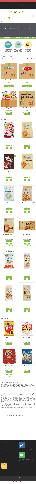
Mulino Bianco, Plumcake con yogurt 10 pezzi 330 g (27, 270)
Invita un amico (23, 2)
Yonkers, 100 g (27, 365)
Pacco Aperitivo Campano (27, 107)
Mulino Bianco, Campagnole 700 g (27, 170)
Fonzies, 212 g (9, 337)
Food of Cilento (29, 112)
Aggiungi (10, 145)
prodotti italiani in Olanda (20, 399)
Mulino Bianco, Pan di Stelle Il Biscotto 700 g (9, 171)
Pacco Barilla (27, 79)
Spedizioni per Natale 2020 (5, 409)
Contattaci (18, 2)
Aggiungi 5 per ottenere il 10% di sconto (9, 213)
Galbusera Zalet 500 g (27, 234)
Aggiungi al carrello (10, 86)
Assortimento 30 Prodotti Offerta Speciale (9, 108)
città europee (18, 400)
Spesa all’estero (13, 2)
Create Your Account (20, 7)
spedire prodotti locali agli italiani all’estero (13, 385)
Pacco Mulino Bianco (9, 79)
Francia (34, 398)
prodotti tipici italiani (4, 394)
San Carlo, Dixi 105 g (27, 337)
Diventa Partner (29, 2)
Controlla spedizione (6, 2)
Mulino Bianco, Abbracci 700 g (9, 234)
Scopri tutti (10, 56)
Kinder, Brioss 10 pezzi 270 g (9, 270)
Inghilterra (2, 399)
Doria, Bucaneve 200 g (9, 202)
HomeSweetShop (18, 11)
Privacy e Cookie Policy (23, 477)
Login (14, 7)
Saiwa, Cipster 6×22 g (9, 365)
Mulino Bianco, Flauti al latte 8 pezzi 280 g (27, 302)
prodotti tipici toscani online (23, 394)
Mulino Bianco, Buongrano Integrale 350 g (27, 202)
